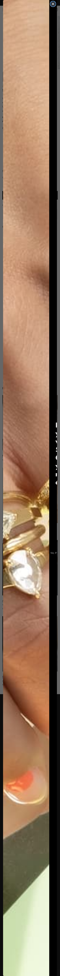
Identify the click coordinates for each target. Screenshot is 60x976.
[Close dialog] (53, 4)
